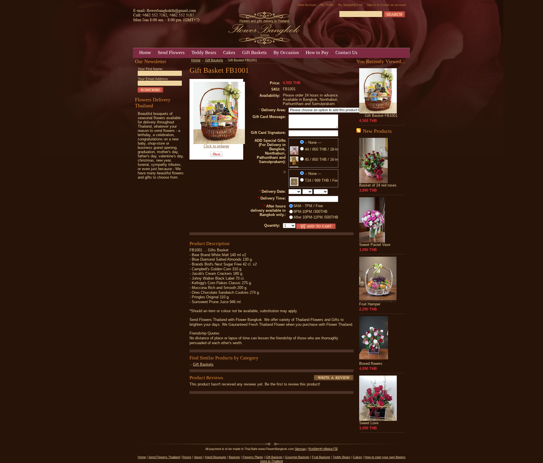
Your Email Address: (153, 79)
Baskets (234, 457)
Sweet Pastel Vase (374, 245)
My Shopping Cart (350, 5)
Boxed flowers (370, 363)
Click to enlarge (216, 146)
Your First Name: (150, 69)
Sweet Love (368, 423)
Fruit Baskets (321, 457)
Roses (186, 457)
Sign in (371, 5)
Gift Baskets (214, 60)
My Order (327, 5)
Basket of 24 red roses (378, 185)
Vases (198, 457)
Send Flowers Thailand (164, 457)
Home (196, 60)
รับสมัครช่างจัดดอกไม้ (323, 449)
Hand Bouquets (215, 457)
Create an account (393, 5)
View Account (307, 5)
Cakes (357, 457)
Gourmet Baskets (297, 457)
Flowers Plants (253, 457)
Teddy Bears (341, 457)
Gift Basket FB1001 (381, 115)
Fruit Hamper (369, 304)
